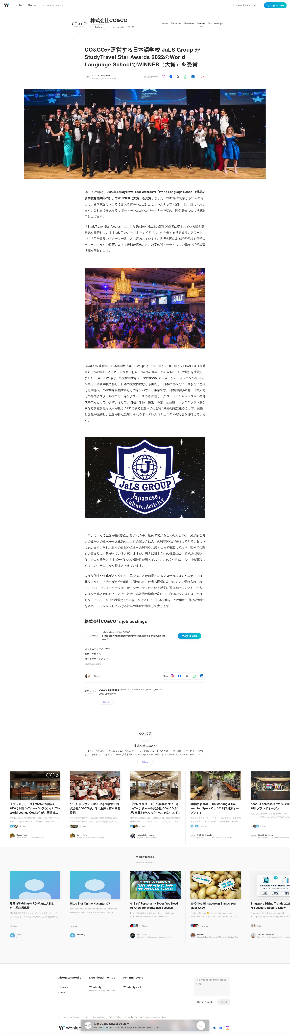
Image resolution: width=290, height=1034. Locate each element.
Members (189, 23)
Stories (201, 23)
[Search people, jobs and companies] (255, 5)
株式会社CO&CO (108, 20)
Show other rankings (144, 862)
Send (224, 1002)
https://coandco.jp (116, 27)
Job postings (215, 23)
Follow (98, 27)
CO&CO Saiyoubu (101, 75)
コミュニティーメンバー (97, 648)
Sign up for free (275, 5)
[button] (69, 978)
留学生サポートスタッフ (97, 658)
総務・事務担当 (93, 653)
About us (176, 23)
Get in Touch (205, 1002)
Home (164, 23)
